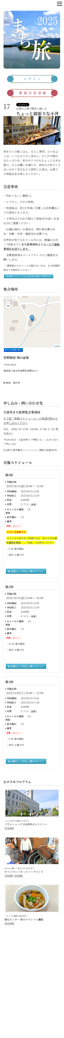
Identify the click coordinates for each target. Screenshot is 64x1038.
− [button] (8, 306)
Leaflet (57, 346)
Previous (7, 131)
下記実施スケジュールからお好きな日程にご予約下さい (28, 276)
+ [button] (8, 300)
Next (56, 131)
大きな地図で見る (14, 350)
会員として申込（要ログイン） (27, 571)
